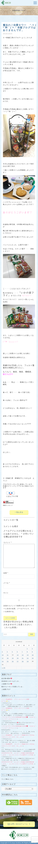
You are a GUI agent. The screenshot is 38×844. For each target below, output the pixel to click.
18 (7, 658)
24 (3, 661)
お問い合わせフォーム (19, 824)
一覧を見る (19, 512)
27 (18, 661)
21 (22, 658)
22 (27, 658)
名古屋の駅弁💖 (6, 678)
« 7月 (3, 668)
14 (22, 655)
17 (3, 658)
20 (18, 658)
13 (18, 655)
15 (27, 655)
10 (3, 655)
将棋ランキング (8, 505)
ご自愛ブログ (6, 689)
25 (7, 661)
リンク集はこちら (7, 779)
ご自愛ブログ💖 (6, 684)
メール (6, 583)
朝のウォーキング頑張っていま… (12, 686)
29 (27, 661)
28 (22, 661)
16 (33, 655)
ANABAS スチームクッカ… (10, 681)
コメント (7, 542)
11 (7, 655)
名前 (5, 573)
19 (13, 658)
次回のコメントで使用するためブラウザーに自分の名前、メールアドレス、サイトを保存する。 (18, 608)
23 (33, 658)
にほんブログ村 (12, 496)
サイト (6, 593)
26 (13, 661)
